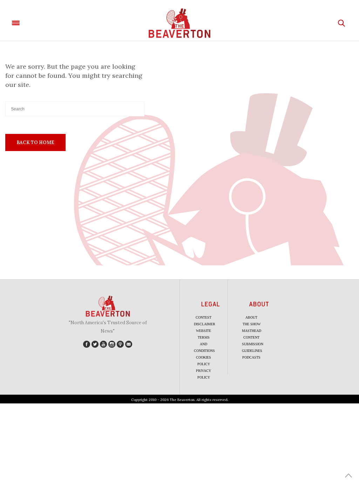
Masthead (251, 331)
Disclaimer (204, 324)
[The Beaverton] (179, 23)
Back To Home (35, 142)
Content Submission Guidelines (252, 344)
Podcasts (251, 357)
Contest (203, 317)
